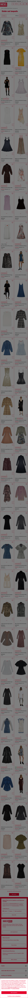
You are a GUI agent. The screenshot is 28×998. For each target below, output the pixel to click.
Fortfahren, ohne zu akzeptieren (14, 996)
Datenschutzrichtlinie (5, 988)
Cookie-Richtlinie (15, 988)
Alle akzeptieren (14, 992)
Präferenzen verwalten (12, 987)
